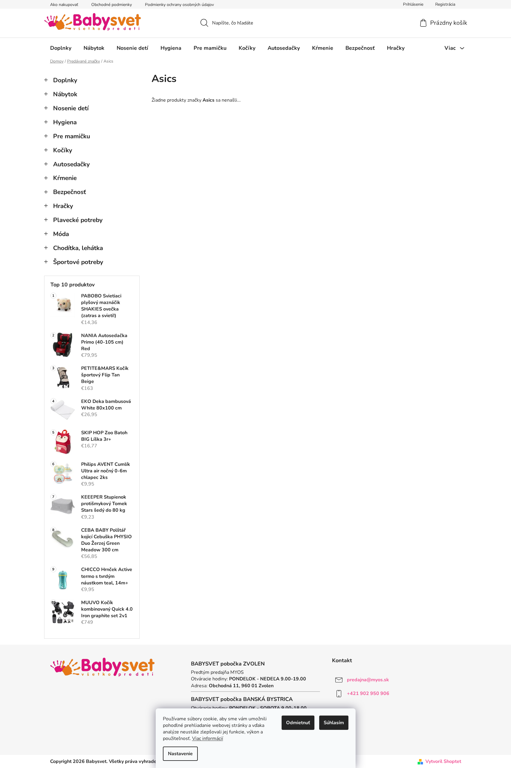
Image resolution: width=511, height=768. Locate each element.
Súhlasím (334, 722)
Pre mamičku (71, 136)
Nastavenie (180, 753)
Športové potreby (78, 262)
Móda (61, 234)
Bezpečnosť (69, 192)
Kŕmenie (65, 178)
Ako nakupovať (64, 4)
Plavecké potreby (78, 220)
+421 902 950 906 (368, 693)
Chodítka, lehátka (78, 248)
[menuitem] (60, 48)
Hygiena (65, 122)
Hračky (63, 206)
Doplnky (65, 80)
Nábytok (65, 94)
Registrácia (445, 4)
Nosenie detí (71, 108)
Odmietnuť (298, 722)
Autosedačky (71, 164)
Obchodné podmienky (111, 4)
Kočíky (62, 150)
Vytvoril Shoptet (443, 761)
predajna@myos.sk (368, 680)
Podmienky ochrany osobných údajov (179, 4)
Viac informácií (207, 738)
